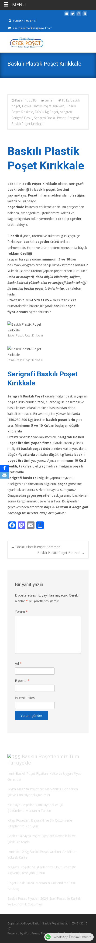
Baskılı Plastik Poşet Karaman (35, 547)
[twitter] (72, 15)
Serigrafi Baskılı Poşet (50, 118)
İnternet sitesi (25, 697)
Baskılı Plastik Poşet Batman (61, 552)
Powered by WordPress (23, 933)
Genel (49, 100)
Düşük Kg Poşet (46, 112)
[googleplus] (84, 15)
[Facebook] (4, 468)
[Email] (4, 475)
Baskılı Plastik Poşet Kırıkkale (43, 106)
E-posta (22, 680)
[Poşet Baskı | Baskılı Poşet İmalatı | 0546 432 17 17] (22, 41)
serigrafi (66, 112)
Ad (18, 663)
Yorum (21, 611)
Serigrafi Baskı (21, 118)
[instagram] (78, 15)
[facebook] (66, 15)
